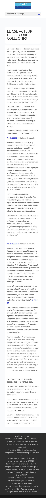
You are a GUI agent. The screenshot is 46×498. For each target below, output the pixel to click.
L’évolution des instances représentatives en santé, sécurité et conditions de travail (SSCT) (22, 472)
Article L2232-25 (13, 244)
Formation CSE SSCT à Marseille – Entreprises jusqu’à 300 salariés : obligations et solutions (22, 481)
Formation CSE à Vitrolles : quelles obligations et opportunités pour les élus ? (22, 453)
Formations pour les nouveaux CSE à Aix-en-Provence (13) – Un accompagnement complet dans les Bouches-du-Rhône (22, 489)
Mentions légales (22, 436)
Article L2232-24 (13, 138)
